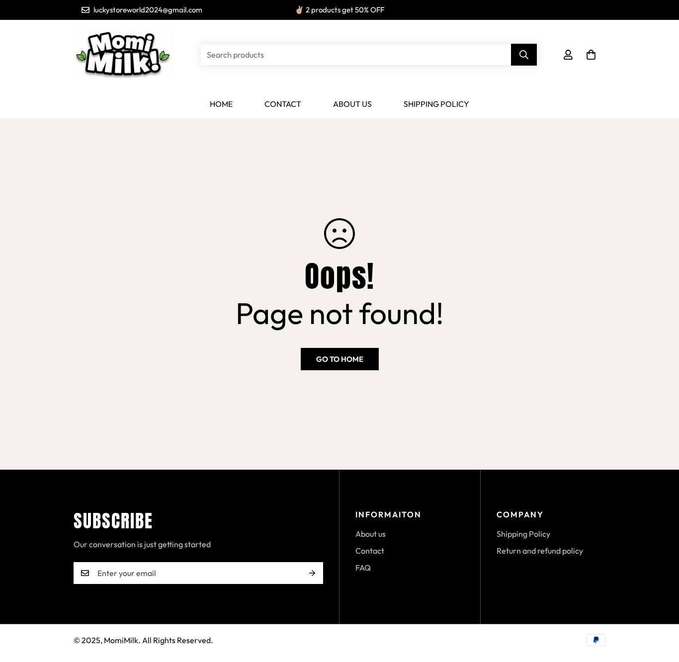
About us (352, 104)
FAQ (363, 568)
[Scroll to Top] (659, 607)
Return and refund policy (540, 551)
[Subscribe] (312, 573)
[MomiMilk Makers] (123, 55)
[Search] (524, 55)
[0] (591, 54)
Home (221, 104)
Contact (282, 104)
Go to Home (339, 359)
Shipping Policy (436, 104)
